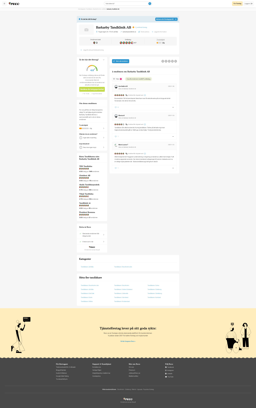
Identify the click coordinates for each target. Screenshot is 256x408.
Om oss (131, 367)
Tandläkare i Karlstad (154, 297)
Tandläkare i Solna (153, 285)
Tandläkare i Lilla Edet (87, 293)
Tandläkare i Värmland (121, 297)
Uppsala (139, 389)
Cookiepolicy (96, 376)
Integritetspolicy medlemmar (101, 373)
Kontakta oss (96, 367)
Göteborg (128, 389)
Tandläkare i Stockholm (121, 285)
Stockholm (120, 389)
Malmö (134, 389)
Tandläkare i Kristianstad (122, 301)
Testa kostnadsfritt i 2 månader (66, 367)
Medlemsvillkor (133, 376)
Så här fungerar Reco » (128, 341)
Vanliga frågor (96, 370)
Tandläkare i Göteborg (154, 289)
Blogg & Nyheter (61, 370)
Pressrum (132, 370)
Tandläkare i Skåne (87, 301)
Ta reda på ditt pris (62, 379)
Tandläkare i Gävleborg (155, 293)
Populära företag (148, 389)
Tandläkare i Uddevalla (121, 293)
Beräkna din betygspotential (92, 89)
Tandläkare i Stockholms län (123, 267)
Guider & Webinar (61, 373)
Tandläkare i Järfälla (87, 267)
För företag (237, 3)
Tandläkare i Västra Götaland (123, 289)
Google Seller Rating (62, 376)
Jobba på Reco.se (134, 373)
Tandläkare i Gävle (86, 297)
